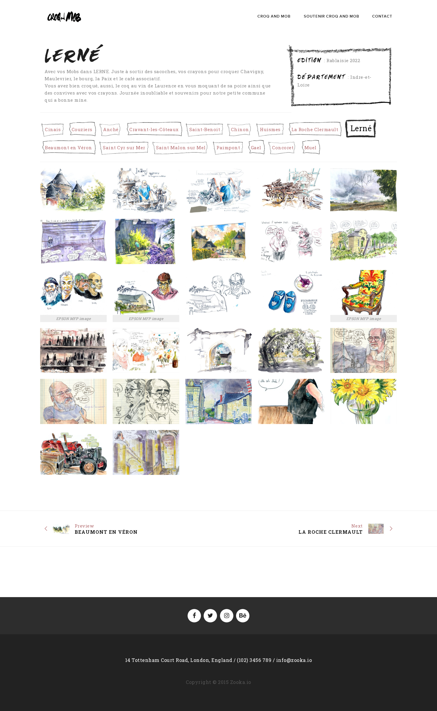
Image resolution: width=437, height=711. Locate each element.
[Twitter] (210, 615)
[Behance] (242, 615)
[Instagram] (226, 615)
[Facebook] (194, 615)
